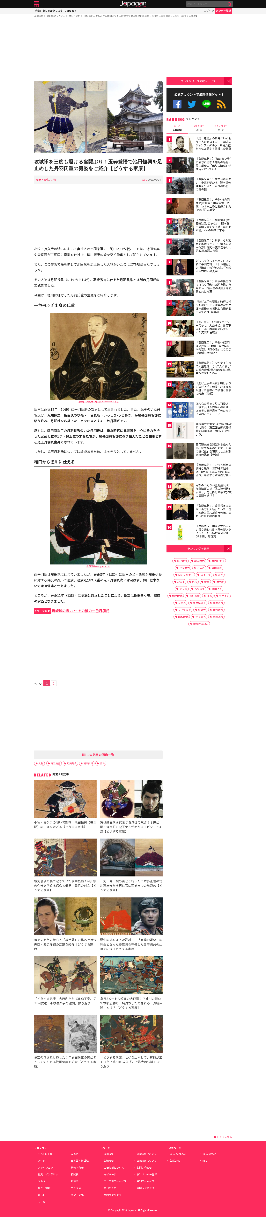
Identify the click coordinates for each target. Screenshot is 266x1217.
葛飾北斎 (218, 617)
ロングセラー (185, 575)
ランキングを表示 (198, 548)
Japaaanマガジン (56, 15)
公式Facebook (177, 104)
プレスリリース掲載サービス (198, 81)
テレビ (183, 589)
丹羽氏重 (55, 763)
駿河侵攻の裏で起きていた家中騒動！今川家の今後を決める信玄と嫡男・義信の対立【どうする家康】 (65, 885)
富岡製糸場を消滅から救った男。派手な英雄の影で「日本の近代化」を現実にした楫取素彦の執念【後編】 (213, 449)
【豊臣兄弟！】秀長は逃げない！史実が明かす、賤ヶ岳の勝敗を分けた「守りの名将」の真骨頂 (213, 184)
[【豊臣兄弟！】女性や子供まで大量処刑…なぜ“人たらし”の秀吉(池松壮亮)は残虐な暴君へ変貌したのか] (180, 370)
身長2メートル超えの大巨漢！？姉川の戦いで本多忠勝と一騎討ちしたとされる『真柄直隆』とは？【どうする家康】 (131, 1003)
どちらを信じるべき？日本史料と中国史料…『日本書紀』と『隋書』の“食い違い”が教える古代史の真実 (213, 266)
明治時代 (177, 596)
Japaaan (133, 4)
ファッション (45, 1167)
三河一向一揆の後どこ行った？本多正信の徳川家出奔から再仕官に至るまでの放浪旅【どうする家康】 (131, 885)
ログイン (209, 10)
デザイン (224, 596)
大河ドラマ (218, 561)
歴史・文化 (74, 15)
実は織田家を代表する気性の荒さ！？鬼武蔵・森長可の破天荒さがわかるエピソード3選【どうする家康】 (130, 826)
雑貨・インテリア (48, 1174)
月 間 (221, 128)
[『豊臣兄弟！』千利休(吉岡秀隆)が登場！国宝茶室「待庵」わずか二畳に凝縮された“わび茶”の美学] (180, 206)
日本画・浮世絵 (80, 1160)
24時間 (177, 128)
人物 (53, 179)
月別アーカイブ (145, 1181)
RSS (221, 104)
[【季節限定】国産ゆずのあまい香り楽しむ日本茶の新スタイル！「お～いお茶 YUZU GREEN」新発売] (180, 533)
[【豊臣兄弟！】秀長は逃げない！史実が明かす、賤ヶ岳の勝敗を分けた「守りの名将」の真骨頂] (180, 186)
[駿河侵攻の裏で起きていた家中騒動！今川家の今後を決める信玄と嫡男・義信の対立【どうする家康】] (65, 858)
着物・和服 (77, 1167)
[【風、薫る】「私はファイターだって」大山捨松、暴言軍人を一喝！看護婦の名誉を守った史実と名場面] (180, 329)
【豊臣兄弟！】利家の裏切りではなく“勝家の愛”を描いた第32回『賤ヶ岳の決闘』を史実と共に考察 (214, 286)
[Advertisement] (98, 50)
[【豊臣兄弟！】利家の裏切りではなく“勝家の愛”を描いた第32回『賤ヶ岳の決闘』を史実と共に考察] (180, 288)
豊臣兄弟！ (199, 603)
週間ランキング (145, 1188)
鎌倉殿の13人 (200, 624)
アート (41, 1160)
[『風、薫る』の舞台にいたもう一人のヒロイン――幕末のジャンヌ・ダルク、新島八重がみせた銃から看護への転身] (180, 145)
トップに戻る (224, 1137)
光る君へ (201, 617)
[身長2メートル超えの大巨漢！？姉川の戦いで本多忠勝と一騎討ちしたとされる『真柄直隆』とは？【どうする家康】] (131, 975)
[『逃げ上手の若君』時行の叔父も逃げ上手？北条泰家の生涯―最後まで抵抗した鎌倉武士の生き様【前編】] (180, 308)
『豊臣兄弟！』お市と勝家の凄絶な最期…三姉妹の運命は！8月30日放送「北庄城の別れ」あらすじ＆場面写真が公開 (213, 472)
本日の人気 (110, 1188)
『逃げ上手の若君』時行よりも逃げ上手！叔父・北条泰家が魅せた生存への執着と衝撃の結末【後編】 (213, 388)
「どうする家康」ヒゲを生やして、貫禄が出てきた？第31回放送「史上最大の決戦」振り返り (131, 1061)
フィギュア (184, 610)
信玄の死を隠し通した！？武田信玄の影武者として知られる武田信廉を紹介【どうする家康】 (65, 1061)
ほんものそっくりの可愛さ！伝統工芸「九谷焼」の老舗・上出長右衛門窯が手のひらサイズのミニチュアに (213, 408)
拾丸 (144, 179)
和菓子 (74, 1181)
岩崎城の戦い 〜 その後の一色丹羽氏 (72, 610)
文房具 (182, 603)
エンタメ (76, 1188)
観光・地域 (44, 1188)
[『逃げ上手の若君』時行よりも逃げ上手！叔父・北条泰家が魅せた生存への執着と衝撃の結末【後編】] (180, 390)
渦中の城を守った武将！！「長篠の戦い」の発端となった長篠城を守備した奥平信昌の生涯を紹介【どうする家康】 (131, 944)
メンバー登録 (223, 10)
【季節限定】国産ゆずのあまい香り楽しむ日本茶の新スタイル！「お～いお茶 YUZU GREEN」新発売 (213, 531)
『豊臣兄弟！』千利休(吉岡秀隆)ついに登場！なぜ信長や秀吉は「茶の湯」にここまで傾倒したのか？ (213, 347)
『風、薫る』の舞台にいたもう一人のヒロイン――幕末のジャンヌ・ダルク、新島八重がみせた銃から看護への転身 (213, 143)
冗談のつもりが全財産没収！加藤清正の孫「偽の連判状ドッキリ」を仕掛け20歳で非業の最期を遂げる (214, 490)
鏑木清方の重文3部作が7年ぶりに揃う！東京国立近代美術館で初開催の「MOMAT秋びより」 (214, 429)
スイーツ (206, 575)
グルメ (41, 1181)
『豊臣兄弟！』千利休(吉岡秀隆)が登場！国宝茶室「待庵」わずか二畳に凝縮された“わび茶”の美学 (213, 204)
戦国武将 (88, 763)
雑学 (220, 575)
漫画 (206, 582)
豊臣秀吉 (218, 603)
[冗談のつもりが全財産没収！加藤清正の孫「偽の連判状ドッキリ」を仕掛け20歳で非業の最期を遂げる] (180, 492)
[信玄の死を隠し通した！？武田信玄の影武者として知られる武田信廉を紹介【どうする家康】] (65, 1034)
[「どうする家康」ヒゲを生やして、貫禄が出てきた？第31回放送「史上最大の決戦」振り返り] (131, 1034)
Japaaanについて (147, 1160)
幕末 (194, 582)
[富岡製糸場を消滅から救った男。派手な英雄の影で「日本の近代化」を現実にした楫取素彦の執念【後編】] (180, 451)
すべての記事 (45, 1154)
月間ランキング (113, 1195)
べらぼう (199, 589)
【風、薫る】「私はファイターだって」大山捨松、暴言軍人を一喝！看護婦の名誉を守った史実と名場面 (213, 327)
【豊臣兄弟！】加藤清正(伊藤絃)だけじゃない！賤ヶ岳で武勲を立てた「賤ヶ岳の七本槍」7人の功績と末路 (213, 225)
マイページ (110, 1174)
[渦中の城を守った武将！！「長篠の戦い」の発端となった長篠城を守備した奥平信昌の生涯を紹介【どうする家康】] (131, 917)
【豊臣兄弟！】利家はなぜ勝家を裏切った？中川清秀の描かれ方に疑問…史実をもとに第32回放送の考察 (213, 245)
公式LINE (207, 104)
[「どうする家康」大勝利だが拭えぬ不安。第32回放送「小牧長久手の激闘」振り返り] (65, 975)
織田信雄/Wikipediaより (98, 566)
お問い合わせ (144, 1167)
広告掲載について (114, 1167)
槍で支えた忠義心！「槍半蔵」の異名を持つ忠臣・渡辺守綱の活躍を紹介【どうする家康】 (65, 944)
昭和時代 (183, 617)
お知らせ (109, 1160)
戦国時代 (72, 763)
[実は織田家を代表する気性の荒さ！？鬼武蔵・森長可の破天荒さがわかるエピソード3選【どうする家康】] (131, 799)
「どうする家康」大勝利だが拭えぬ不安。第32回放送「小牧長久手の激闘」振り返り (65, 1000)
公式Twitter (192, 104)
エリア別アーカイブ (115, 1181)
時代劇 (220, 582)
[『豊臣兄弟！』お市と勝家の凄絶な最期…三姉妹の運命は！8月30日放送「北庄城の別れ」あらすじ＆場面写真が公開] (180, 472)
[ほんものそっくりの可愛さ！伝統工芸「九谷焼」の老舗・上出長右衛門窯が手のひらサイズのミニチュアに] (180, 410)
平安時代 (185, 568)
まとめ (74, 1154)
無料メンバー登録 (147, 1174)
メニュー (36, 4)
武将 (102, 763)
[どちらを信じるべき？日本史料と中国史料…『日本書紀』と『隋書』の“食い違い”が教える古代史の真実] (180, 268)
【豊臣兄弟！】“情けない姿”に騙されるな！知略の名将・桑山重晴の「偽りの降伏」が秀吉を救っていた (213, 163)
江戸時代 (182, 561)
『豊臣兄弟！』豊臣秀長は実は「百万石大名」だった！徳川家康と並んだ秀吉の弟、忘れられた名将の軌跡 (213, 510)
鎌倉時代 (218, 610)
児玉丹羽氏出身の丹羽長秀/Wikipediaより (98, 401)
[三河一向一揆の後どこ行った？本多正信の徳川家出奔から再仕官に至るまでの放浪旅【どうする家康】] (131, 858)
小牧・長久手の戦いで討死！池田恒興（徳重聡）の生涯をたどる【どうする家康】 (65, 824)
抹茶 (209, 596)
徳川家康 (194, 596)
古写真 (41, 1201)
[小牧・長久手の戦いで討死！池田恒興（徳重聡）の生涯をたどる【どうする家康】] (65, 799)
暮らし (41, 1195)
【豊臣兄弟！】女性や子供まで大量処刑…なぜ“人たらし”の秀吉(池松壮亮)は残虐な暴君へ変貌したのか (213, 368)
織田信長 (217, 589)
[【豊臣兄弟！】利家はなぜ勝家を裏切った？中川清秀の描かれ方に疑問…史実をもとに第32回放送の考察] (180, 247)
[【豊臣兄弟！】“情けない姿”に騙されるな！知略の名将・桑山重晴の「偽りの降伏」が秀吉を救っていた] (180, 166)
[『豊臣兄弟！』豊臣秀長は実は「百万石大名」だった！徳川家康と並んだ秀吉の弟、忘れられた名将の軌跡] (180, 513)
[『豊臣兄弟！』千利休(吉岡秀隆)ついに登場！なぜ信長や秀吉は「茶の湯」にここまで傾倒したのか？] (180, 349)
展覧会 (202, 610)
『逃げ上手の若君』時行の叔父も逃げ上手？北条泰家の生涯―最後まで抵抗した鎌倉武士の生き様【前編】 (213, 306)
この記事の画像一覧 (99, 754)
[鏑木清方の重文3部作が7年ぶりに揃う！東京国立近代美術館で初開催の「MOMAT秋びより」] (180, 431)
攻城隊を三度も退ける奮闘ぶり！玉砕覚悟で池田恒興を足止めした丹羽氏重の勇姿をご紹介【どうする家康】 (141, 15)
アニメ (200, 568)
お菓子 (181, 582)
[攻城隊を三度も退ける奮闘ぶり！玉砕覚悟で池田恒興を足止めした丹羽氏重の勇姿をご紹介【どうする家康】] (98, 117)
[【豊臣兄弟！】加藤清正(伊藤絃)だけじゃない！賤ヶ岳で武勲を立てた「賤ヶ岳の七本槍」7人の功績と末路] (180, 227)
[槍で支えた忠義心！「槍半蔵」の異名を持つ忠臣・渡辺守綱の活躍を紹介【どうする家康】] (65, 917)
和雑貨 (74, 1174)
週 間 (199, 128)
